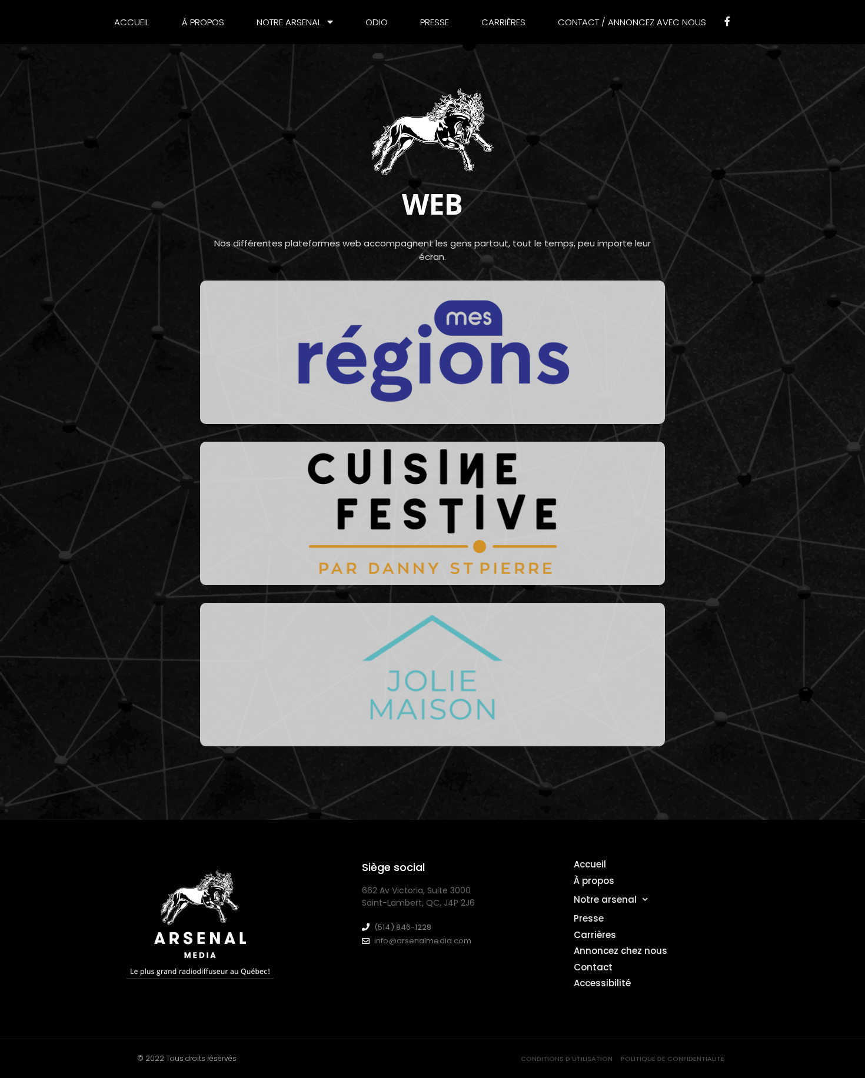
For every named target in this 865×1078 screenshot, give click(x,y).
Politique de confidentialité (672, 1058)
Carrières (503, 22)
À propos (203, 22)
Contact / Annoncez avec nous (632, 22)
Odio (376, 22)
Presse (434, 22)
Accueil (131, 22)
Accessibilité (602, 983)
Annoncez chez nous (620, 950)
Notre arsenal (605, 899)
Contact (593, 967)
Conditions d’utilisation (567, 1058)
